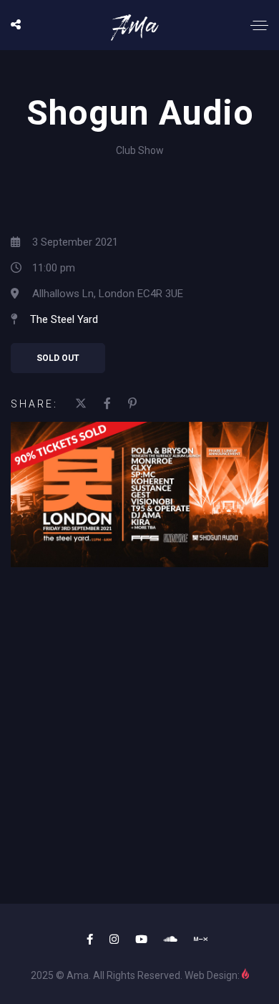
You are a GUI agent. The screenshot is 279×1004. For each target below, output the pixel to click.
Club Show (140, 150)
